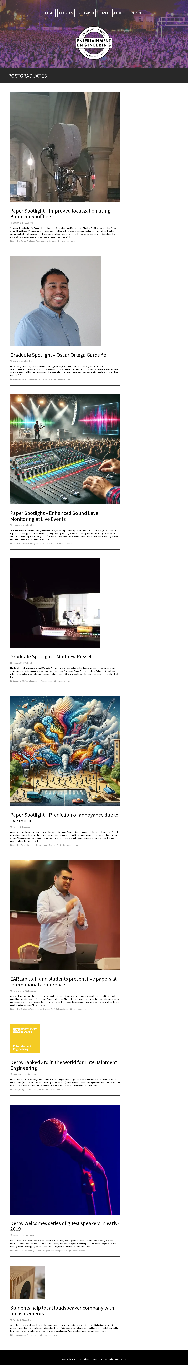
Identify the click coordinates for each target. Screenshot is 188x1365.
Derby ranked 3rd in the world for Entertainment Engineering (63, 1065)
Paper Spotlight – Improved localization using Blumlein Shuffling (60, 213)
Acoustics (16, 241)
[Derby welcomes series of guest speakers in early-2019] (65, 1160)
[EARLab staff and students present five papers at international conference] (65, 915)
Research (86, 13)
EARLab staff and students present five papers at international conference (63, 981)
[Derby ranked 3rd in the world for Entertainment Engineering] (25, 1039)
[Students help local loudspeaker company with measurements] (27, 1283)
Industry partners (34, 1250)
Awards (15, 1089)
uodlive (30, 223)
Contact (135, 13)
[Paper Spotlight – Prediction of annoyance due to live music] (65, 751)
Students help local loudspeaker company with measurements (62, 1310)
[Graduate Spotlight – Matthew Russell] (55, 603)
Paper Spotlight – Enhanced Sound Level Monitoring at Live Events (55, 516)
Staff (104, 13)
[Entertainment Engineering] (94, 42)
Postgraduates (42, 241)
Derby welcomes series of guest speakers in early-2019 (64, 1226)
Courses (66, 13)
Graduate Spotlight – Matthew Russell (51, 656)
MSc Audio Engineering (31, 379)
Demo (23, 241)
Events (23, 845)
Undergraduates (62, 1009)
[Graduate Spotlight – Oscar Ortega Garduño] (55, 301)
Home (49, 13)
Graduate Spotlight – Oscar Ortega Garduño (58, 355)
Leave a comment (67, 241)
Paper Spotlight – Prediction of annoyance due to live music (64, 817)
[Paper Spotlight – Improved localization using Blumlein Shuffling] (65, 147)
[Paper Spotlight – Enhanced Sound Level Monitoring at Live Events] (65, 449)
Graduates (31, 241)
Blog (118, 13)
